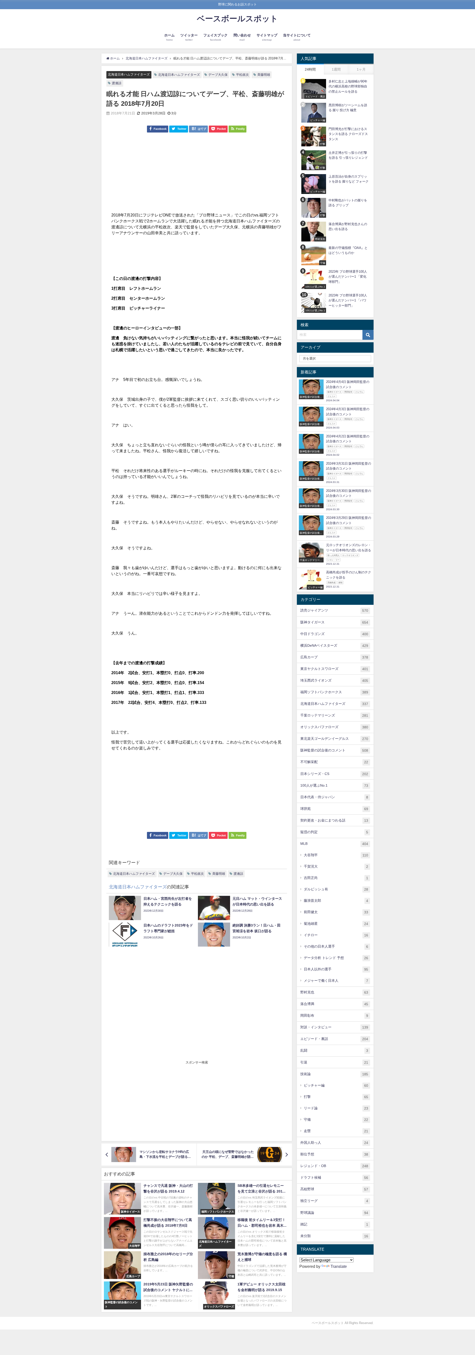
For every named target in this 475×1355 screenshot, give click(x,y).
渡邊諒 (116, 83)
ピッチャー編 (336, 1085)
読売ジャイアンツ (334, 610)
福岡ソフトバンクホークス (334, 692)
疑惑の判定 (334, 832)
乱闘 (334, 1050)
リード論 (336, 1108)
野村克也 (334, 992)
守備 (336, 1119)
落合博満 (334, 1004)
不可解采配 (334, 762)
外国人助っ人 (334, 1142)
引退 (334, 1062)
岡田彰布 (334, 1015)
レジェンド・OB (334, 1166)
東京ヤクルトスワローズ (334, 669)
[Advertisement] (196, 175)
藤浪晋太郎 (336, 901)
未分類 (334, 1236)
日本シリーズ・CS (334, 774)
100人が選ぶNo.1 (334, 785)
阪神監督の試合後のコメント (334, 750)
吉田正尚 (336, 878)
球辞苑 (334, 809)
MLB (334, 844)
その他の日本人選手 (336, 946)
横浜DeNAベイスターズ (334, 645)
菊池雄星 (336, 924)
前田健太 (336, 912)
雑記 (334, 1224)
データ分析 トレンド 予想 (336, 958)
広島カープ (334, 657)
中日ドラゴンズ (334, 634)
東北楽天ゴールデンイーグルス (334, 739)
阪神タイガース (334, 622)
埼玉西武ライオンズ (334, 680)
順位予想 (334, 1154)
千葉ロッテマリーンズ (334, 715)
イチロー (336, 935)
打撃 (336, 1097)
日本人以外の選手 (336, 969)
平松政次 (242, 74)
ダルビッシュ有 (336, 889)
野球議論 (334, 1213)
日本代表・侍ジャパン (334, 797)
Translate (339, 1266)
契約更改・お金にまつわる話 (334, 820)
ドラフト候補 (334, 1177)
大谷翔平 (336, 855)
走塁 (336, 1131)
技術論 (334, 1074)
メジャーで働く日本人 (336, 981)
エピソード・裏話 (334, 1039)
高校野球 (334, 1189)
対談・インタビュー (334, 1027)
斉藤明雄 (263, 74)
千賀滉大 (336, 866)
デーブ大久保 (218, 74)
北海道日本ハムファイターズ (129, 74)
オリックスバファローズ (334, 727)
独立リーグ (334, 1201)
